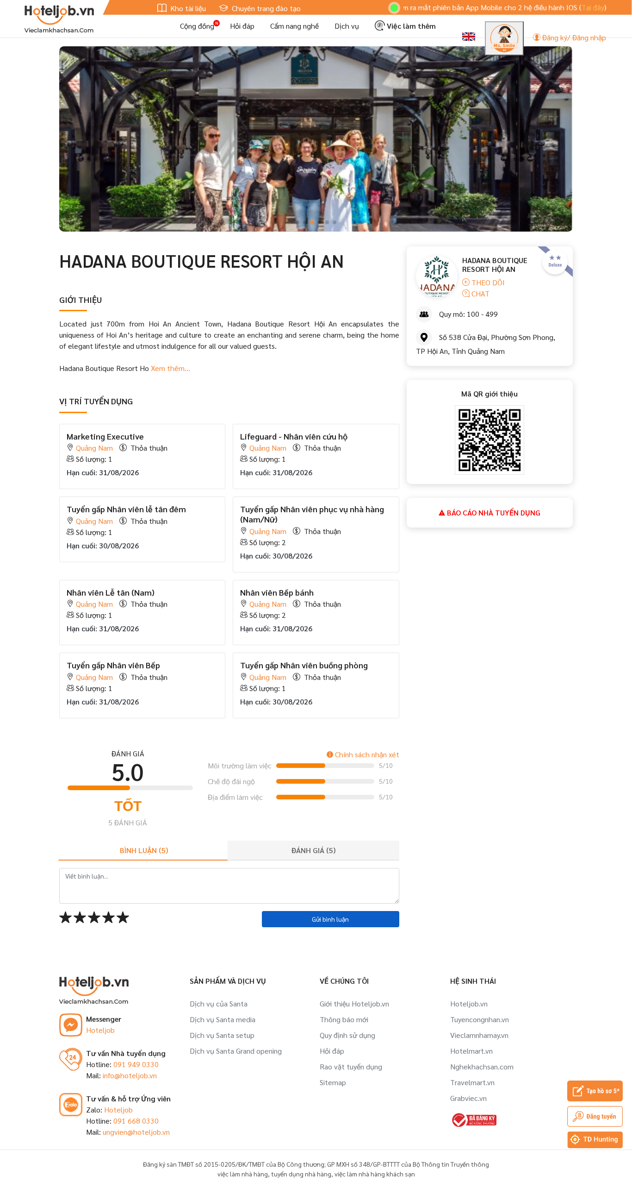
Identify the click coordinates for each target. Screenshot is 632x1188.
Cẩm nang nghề (294, 26)
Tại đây (558, 7)
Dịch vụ (347, 26)
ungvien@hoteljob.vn (136, 1132)
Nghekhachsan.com (482, 1066)
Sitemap (333, 1082)
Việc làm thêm (410, 26)
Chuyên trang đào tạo (265, 8)
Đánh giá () (313, 850)
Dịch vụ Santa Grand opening (236, 1051)
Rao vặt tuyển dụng (351, 1066)
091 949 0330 (136, 1064)
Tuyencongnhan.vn (479, 1019)
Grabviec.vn (468, 1098)
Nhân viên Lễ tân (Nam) (111, 592)
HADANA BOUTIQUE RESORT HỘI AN (494, 264)
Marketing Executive (105, 436)
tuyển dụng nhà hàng (301, 1173)
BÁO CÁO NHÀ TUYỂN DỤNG (492, 512)
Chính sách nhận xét (366, 754)
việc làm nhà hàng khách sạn (375, 1173)
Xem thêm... (169, 368)
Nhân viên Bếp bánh (277, 592)
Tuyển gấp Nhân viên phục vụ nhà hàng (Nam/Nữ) (312, 513)
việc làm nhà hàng (242, 1173)
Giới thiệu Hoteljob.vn (354, 1003)
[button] (297, 222)
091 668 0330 (136, 1120)
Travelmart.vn (472, 1082)
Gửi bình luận (330, 919)
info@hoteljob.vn (130, 1075)
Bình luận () (144, 850)
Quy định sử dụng (347, 1035)
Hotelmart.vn (471, 1051)
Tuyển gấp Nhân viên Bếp (113, 665)
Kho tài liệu (187, 8)
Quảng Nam (94, 448)
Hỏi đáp (242, 26)
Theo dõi (487, 282)
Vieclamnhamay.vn (479, 1035)
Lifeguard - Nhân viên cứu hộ (293, 436)
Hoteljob (100, 1030)
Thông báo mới (344, 1019)
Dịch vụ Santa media (222, 1019)
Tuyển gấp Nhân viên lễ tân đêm (126, 508)
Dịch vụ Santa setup (222, 1035)
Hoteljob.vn (469, 1003)
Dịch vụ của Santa (219, 1003)
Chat (479, 293)
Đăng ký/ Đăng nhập (573, 37)
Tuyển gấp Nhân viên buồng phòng (304, 665)
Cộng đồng (197, 26)
